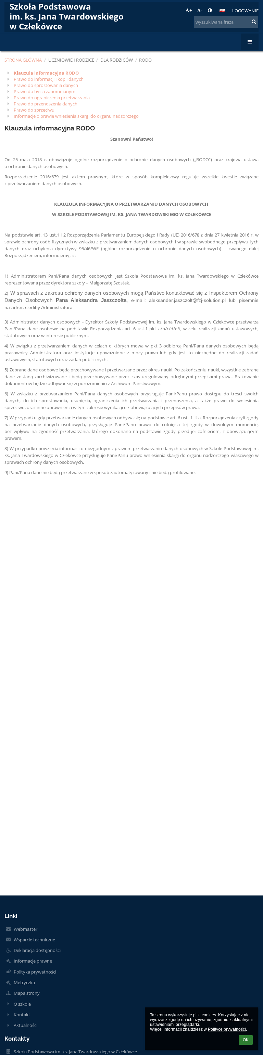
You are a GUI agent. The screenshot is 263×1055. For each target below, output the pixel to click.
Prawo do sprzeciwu (34, 110)
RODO (145, 60)
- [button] (201, 10)
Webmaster (25, 929)
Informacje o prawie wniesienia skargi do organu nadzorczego (76, 116)
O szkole (22, 1004)
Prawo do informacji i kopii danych (49, 79)
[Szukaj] (254, 21)
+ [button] (190, 10)
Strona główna (23, 60)
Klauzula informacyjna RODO (46, 73)
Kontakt (22, 1015)
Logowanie (245, 11)
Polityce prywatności (227, 1029)
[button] (210, 10)
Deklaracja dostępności (37, 950)
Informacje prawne (33, 961)
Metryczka (24, 982)
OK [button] (246, 1040)
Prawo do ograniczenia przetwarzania (52, 97)
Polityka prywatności (35, 972)
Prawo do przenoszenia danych (45, 104)
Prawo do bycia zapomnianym (44, 91)
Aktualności (25, 1025)
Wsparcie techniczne (34, 940)
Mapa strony (27, 993)
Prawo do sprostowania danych (46, 85)
